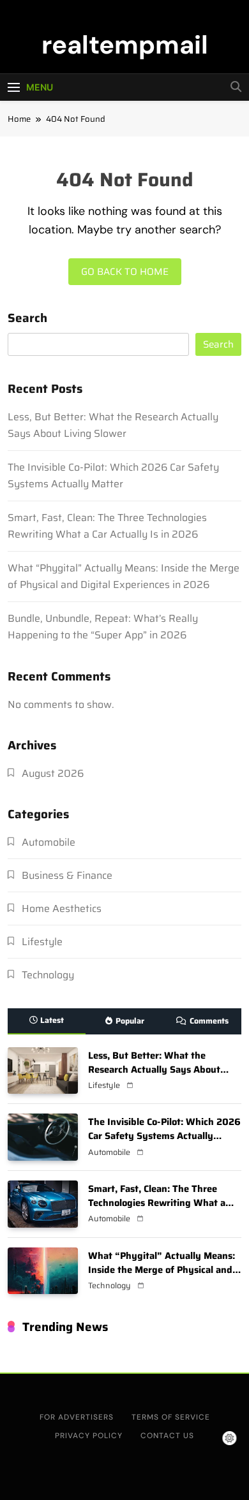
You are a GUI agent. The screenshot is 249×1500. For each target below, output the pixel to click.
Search (27, 319)
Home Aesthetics (62, 908)
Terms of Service (171, 1417)
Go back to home (125, 271)
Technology (48, 975)
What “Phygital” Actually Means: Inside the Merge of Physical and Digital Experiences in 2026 (123, 576)
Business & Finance (67, 875)
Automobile (48, 842)
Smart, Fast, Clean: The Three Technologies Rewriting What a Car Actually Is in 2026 (107, 526)
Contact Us (167, 1435)
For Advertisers (77, 1417)
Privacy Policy (89, 1435)
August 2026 (53, 773)
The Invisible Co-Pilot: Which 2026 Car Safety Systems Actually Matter (113, 475)
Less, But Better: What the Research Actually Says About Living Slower (113, 425)
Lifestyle (42, 942)
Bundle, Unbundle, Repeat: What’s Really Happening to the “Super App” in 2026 (103, 626)
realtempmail (125, 44)
